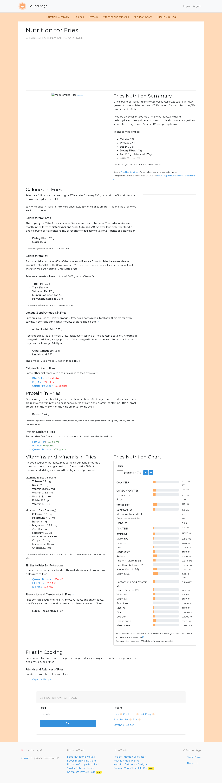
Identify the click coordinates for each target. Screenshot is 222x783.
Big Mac (37, 382)
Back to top (194, 763)
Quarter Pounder (42, 385)
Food (43, 707)
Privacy (198, 757)
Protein (93, 16)
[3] (73, 593)
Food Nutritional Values (81, 756)
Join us (25, 758)
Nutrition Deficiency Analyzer (130, 764)
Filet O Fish (38, 378)
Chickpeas (129, 714)
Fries (73, 94)
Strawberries (120, 719)
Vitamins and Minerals (116, 16)
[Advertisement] (111, 65)
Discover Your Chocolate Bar (133, 768)
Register (197, 6)
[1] (180, 633)
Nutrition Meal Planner (126, 760)
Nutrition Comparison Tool (83, 764)
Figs (135, 719)
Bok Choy (145, 714)
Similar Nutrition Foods (80, 768)
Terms (190, 757)
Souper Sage (37, 6)
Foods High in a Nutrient (81, 760)
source (80, 95)
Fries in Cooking (166, 16)
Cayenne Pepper (42, 679)
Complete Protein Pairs (84, 771)
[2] (98, 321)
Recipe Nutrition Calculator (129, 756)
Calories (79, 16)
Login (186, 6)
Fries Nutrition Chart (130, 172)
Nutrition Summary (57, 16)
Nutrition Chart (143, 16)
